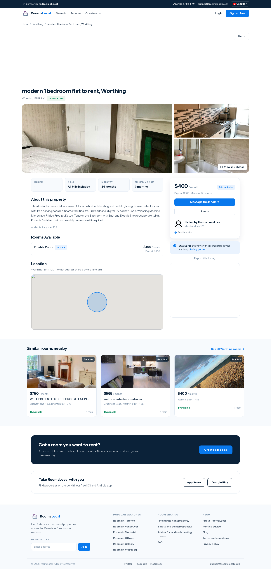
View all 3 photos (234, 166)
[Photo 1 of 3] (97, 138)
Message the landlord (204, 202)
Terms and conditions (216, 538)
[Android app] (193, 3)
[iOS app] (190, 3)
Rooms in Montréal (124, 532)
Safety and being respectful (175, 526)
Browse (75, 13)
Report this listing (205, 258)
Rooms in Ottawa (123, 538)
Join (84, 546)
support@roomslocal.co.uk (213, 3)
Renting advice (212, 526)
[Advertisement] (74, 60)
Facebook (141, 563)
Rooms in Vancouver (125, 526)
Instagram (156, 563)
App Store (194, 482)
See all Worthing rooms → (227, 349)
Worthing (38, 24)
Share (241, 36)
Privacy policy (211, 544)
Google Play (220, 482)
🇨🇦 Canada (239, 3)
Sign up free (237, 13)
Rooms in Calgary (123, 544)
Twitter (128, 563)
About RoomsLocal (214, 520)
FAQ (160, 542)
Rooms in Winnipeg (125, 549)
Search (61, 13)
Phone (205, 211)
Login (219, 13)
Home (25, 24)
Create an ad (94, 13)
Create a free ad (215, 449)
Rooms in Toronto (124, 520)
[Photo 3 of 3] (211, 156)
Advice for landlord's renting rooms (175, 534)
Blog (205, 532)
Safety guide (197, 249)
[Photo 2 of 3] (211, 121)
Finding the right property (173, 520)
